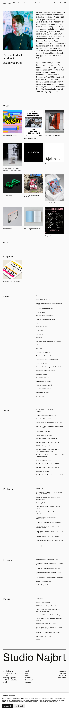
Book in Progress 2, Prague (43, 581)
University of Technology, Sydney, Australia (48, 568)
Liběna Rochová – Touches (52, 135)
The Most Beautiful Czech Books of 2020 (47, 464)
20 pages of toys (40, 396)
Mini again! (39, 348)
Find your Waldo (40, 312)
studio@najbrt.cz (9, 678)
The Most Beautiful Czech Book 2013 (46, 438)
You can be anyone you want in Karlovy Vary (48, 341)
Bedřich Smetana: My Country (11, 281)
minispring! (39, 337)
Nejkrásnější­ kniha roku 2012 (44, 435)
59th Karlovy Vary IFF (30, 138)
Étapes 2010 (39, 488)
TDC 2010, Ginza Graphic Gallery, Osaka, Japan (49, 606)
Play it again (39, 598)
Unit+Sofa (27, 163)
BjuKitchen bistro (49, 163)
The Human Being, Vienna (43, 636)
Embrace (38, 296)
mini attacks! (39, 334)
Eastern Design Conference (43, 584)
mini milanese (40, 345)
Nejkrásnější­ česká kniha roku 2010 (46, 415)
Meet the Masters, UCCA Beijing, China (47, 559)
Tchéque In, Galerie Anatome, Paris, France (48, 632)
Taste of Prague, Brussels (43, 602)
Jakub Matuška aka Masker (52, 203)
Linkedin (62, 673)
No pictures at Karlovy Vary (43, 352)
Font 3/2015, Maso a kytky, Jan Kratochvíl (47, 536)
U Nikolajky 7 (8, 671)
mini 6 (37, 323)
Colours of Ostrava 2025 (10, 135)
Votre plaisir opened (41, 374)
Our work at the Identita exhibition (45, 308)
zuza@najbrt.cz (12, 62)
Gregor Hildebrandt (50, 236)
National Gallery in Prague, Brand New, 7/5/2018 (49, 540)
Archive (28, 682)
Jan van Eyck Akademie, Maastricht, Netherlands (49, 577)
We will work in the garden (43, 381)
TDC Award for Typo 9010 (43, 446)
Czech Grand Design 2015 (43, 460)
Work (27, 671)
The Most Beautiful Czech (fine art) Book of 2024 (49, 475)
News (27, 673)
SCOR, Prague (40, 640)
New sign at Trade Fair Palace (44, 315)
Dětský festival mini (41, 363)
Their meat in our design (42, 392)
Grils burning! (40, 330)
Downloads (29, 680)
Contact (28, 678)
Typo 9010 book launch (42, 378)
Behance (62, 675)
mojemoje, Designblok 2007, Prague (46, 623)
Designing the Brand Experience (45, 503)
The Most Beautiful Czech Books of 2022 (47, 467)
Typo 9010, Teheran (41, 326)
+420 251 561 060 (10, 680)
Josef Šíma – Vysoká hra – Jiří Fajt (45, 319)
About (27, 675)
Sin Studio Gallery (8, 195)
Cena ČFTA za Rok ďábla (43, 431)
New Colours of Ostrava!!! (43, 299)
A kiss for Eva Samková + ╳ (44, 385)
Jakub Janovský (7, 228)
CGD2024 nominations (42, 471)
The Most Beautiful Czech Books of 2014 (47, 442)
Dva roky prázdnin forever (43, 388)
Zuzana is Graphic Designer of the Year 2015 (48, 367)
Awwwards (62, 678)
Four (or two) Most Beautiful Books (45, 356)
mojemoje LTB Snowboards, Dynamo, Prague (48, 615)
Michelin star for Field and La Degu (45, 370)
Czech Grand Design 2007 (43, 418)
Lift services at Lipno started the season (47, 359)
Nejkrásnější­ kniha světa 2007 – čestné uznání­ (49, 422)
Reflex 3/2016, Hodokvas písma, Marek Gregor (49, 522)
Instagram (62, 671)
